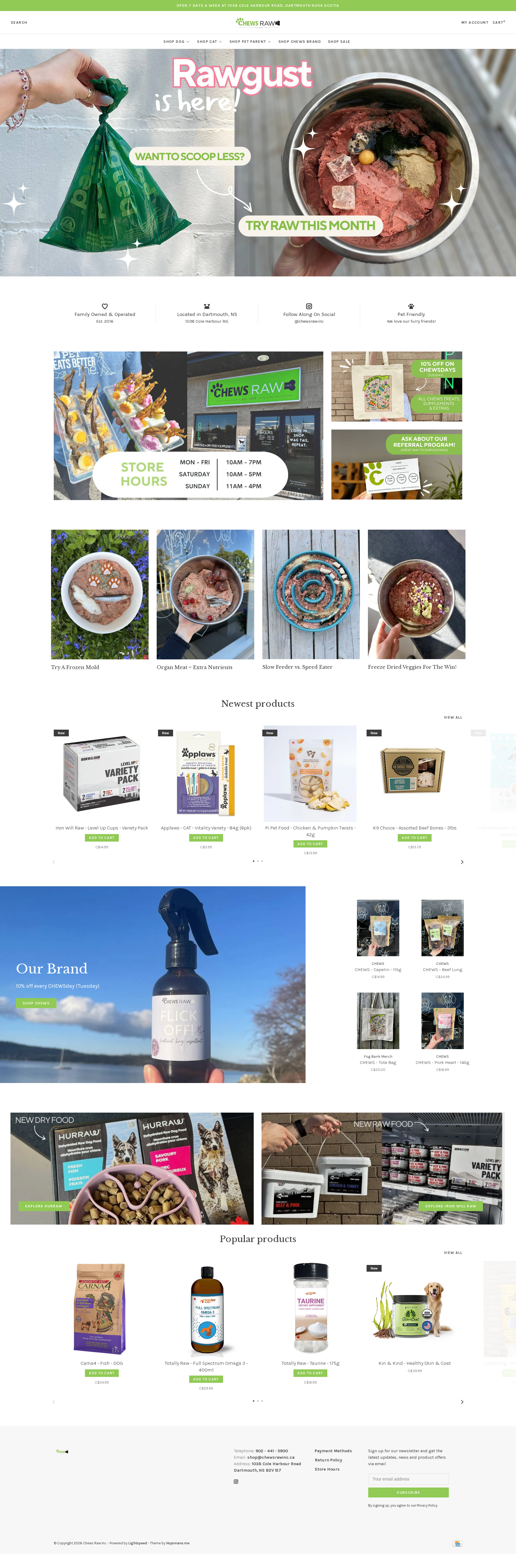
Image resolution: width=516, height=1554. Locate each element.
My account (474, 22)
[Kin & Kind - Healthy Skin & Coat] (415, 1309)
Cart (499, 22)
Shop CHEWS (36, 1003)
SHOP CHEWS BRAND (299, 41)
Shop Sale (339, 41)
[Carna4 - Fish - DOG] (102, 1309)
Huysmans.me (177, 1543)
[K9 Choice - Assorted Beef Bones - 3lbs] (415, 774)
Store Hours (327, 1469)
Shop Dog (174, 41)
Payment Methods (333, 1450)
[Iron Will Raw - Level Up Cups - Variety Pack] (102, 774)
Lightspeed (137, 1543)
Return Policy (328, 1459)
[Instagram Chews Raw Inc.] (236, 1482)
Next (462, 862)
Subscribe (408, 1492)
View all (453, 717)
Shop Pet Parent (248, 41)
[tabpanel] (100, 600)
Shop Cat (207, 41)
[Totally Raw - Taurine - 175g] (310, 1309)
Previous (53, 862)
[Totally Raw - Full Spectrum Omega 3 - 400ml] (206, 1309)
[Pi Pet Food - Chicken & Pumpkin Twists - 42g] (310, 774)
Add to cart (101, 838)
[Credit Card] (457, 1545)
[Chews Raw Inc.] (62, 1451)
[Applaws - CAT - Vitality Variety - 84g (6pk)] (206, 774)
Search (19, 22)
